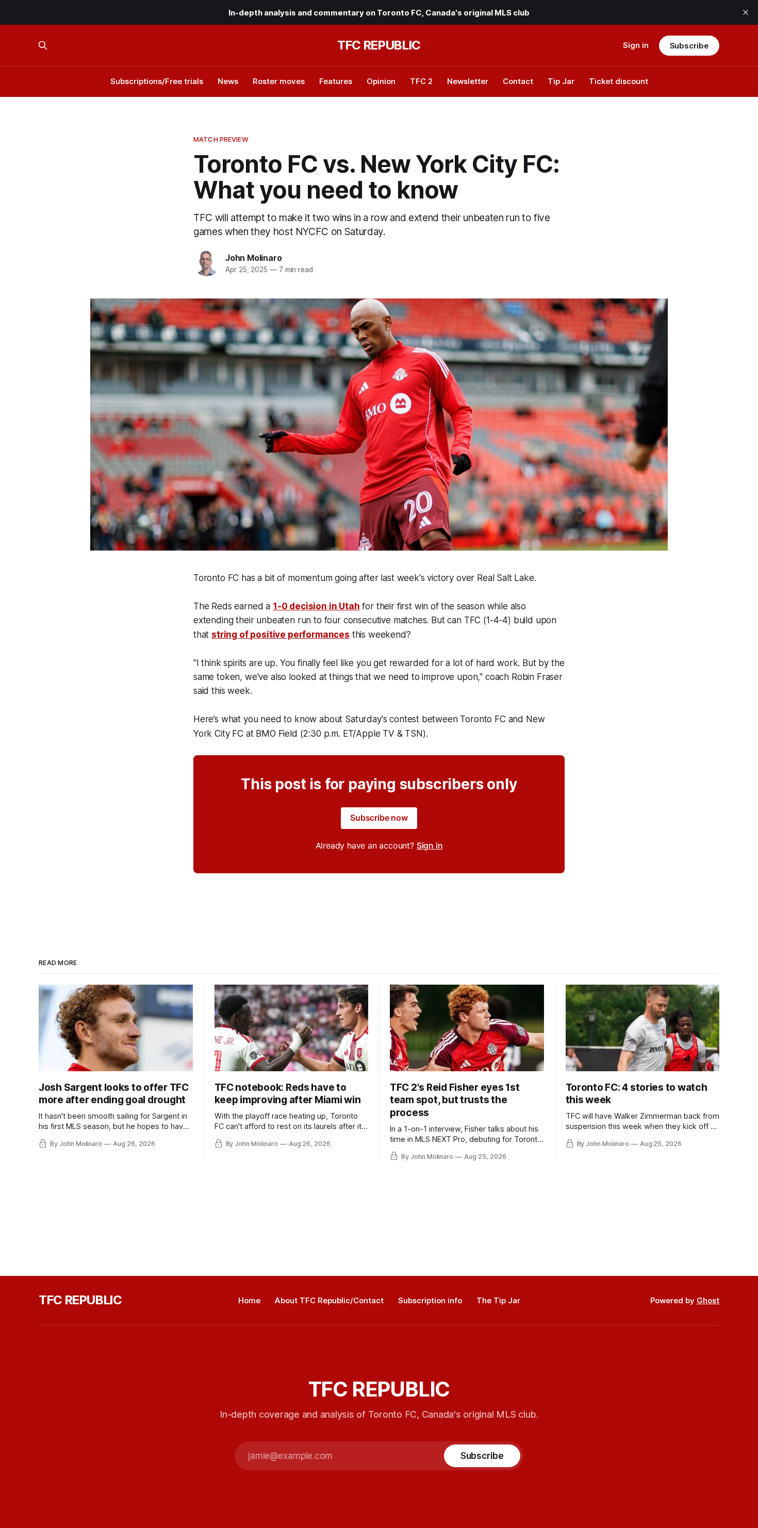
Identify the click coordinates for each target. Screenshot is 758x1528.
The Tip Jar (498, 1300)
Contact (518, 81)
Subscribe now (379, 817)
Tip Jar (561, 81)
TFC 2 (421, 81)
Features (335, 81)
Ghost (708, 1300)
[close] (745, 12)
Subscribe (689, 46)
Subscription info (430, 1300)
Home (249, 1300)
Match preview (221, 139)
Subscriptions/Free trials (156, 81)
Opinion (381, 81)
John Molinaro (253, 258)
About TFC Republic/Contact (329, 1300)
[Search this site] (43, 45)
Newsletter (467, 81)
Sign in (636, 45)
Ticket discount (618, 81)
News (228, 81)
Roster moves (279, 81)
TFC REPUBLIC (379, 45)
